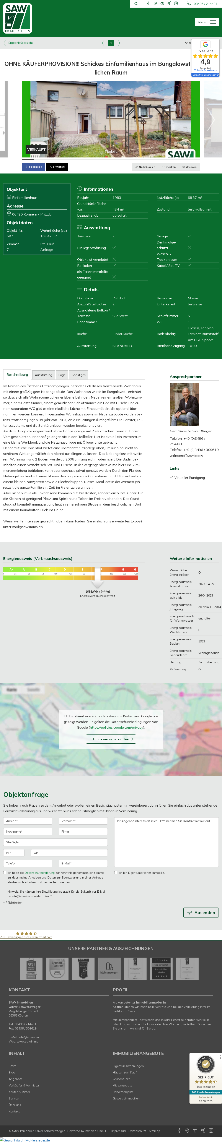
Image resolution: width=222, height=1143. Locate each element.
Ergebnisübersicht (20, 43)
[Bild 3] (52, 159)
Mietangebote (122, 1085)
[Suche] (136, 4)
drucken (190, 167)
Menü (202, 22)
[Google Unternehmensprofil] (155, 3)
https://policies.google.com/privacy (116, 727)
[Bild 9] (123, 159)
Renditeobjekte (123, 1092)
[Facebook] (148, 3)
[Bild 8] (111, 159)
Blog (12, 1072)
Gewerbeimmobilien (126, 1098)
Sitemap (154, 1131)
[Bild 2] (40, 159)
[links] (103, 42)
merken (170, 167)
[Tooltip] (217, 74)
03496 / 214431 (205, 4)
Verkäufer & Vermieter (24, 1085)
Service (14, 1098)
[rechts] (119, 42)
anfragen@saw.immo (186, 455)
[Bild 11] (147, 159)
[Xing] (169, 3)
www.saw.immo (28, 1041)
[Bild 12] (158, 159)
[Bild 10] (135, 159)
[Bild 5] (76, 159)
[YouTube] (162, 3)
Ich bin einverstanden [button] (109, 739)
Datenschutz (137, 1131)
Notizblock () (146, 167)
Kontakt (14, 1111)
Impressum (118, 1131)
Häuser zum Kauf (125, 1072)
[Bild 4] (64, 159)
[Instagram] (176, 3)
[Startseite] (18, 18)
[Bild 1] (28, 159)
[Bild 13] (170, 159)
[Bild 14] (182, 159)
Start (12, 1066)
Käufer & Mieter (19, 1092)
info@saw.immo (30, 1037)
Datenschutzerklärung (40, 872)
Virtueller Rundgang (189, 477)
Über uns (15, 1105)
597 (10, 236)
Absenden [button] (204, 912)
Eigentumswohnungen (128, 1066)
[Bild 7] (99, 159)
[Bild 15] (194, 159)
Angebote (16, 1079)
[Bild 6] (87, 159)
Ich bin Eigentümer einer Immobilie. (142, 872)
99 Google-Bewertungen (205, 70)
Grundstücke (121, 1079)
